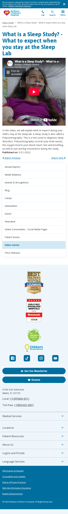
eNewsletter (11, 205)
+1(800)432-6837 (24, 405)
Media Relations (13, 174)
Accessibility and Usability (13, 476)
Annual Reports (12, 166)
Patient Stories (12, 237)
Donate (35, 379)
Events (8, 213)
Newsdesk (10, 221)
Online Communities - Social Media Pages (26, 229)
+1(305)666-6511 (19, 398)
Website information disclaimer (19, 6)
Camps (8, 198)
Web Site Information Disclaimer (16, 488)
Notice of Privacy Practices (14, 482)
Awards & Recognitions (17, 182)
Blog (7, 190)
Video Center (8, 22)
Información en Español (13, 471)
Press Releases (12, 252)
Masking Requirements (12, 494)
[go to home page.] (18, 13)
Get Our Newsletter (35, 371)
